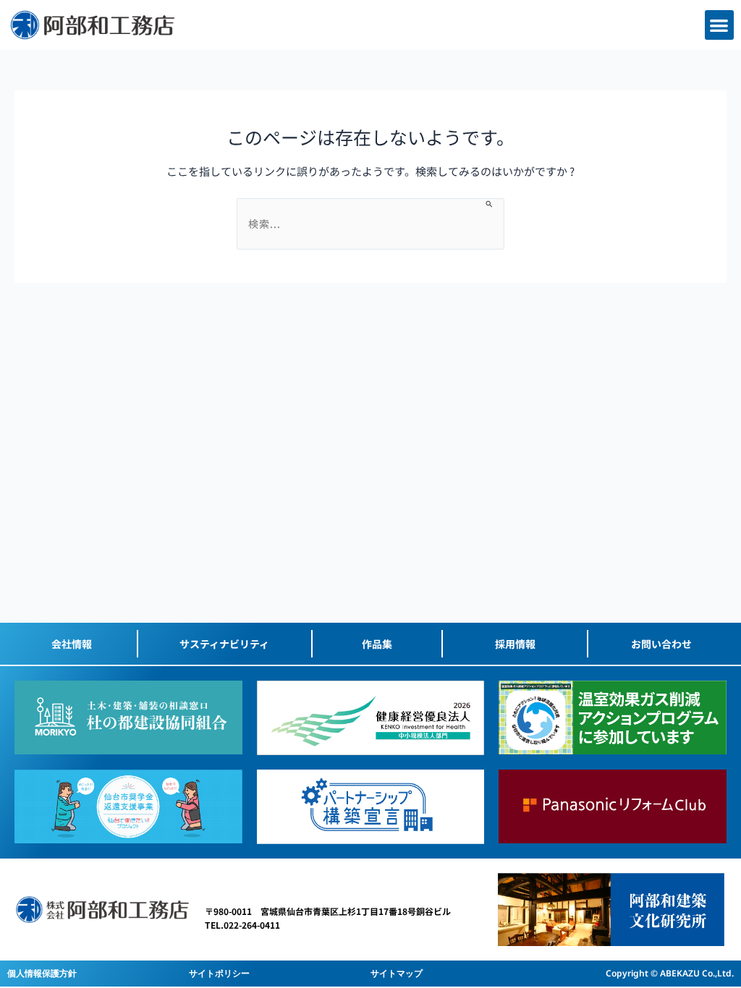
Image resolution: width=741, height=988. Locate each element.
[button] (719, 25)
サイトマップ (396, 973)
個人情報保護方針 (42, 973)
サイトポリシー (219, 973)
